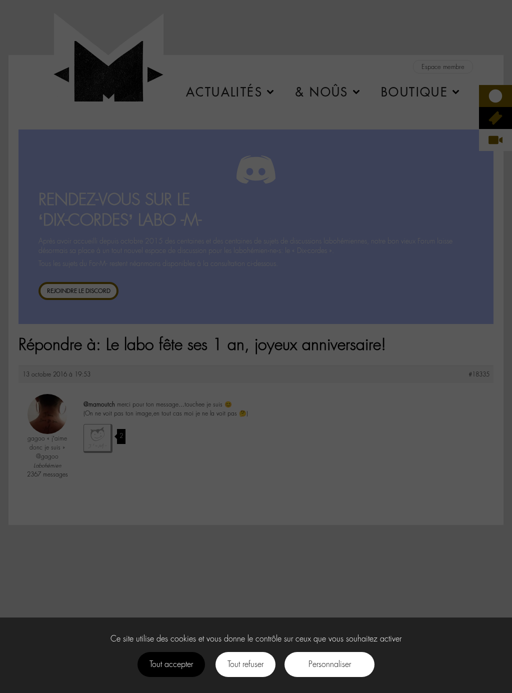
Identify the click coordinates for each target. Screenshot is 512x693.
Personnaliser (329, 664)
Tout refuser (246, 664)
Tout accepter (171, 664)
